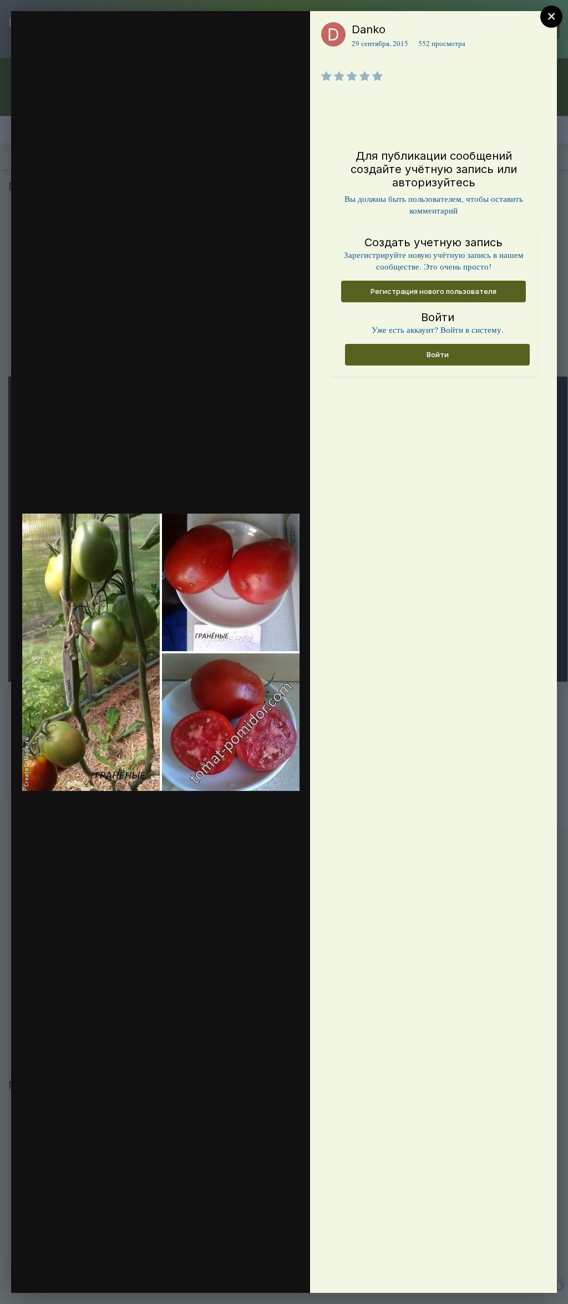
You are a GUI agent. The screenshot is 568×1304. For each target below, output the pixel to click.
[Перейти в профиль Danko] (333, 34)
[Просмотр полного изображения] (291, 31)
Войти (438, 354)
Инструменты (261, 1273)
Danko (369, 29)
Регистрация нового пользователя (433, 291)
